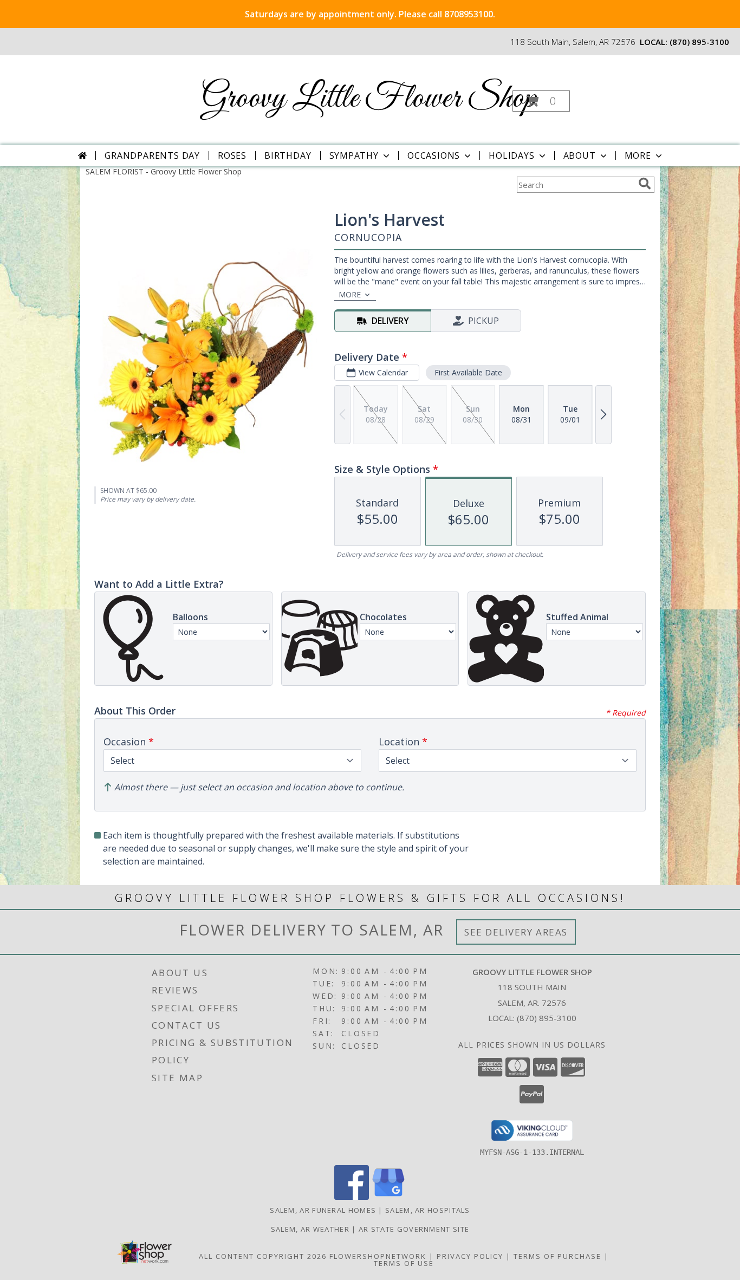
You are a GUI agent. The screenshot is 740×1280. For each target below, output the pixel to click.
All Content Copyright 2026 (263, 1256)
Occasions (433, 155)
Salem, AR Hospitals (427, 1210)
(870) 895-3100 (699, 41)
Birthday (287, 155)
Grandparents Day (152, 155)
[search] (644, 183)
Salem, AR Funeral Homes (323, 1210)
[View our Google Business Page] (388, 1197)
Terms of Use (404, 1263)
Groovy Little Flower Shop (369, 99)
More (638, 155)
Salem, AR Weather (310, 1229)
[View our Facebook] (351, 1197)
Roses (232, 155)
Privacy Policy (470, 1256)
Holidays (511, 155)
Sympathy (354, 155)
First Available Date (468, 372)
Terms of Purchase (557, 1256)
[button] (541, 101)
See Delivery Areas (516, 932)
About (579, 155)
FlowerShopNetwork (377, 1256)
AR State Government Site (414, 1229)
